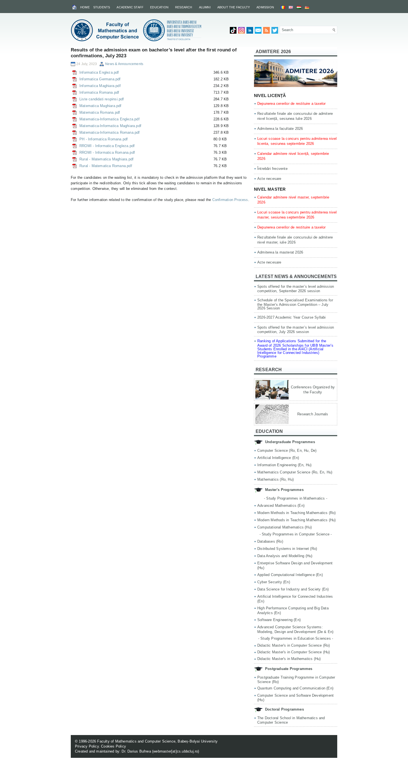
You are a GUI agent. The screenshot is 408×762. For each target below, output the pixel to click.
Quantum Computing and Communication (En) (295, 688)
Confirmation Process (230, 200)
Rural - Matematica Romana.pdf (105, 166)
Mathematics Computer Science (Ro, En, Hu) (294, 472)
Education (159, 7)
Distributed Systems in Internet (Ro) (287, 549)
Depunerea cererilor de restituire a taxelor (291, 103)
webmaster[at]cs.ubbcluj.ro (175, 751)
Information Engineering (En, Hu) (284, 465)
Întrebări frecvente (272, 169)
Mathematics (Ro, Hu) (275, 479)
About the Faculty (233, 7)
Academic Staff (130, 7)
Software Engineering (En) (279, 620)
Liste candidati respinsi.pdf (101, 99)
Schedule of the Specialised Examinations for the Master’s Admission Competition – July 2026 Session (295, 304)
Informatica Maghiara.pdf (100, 86)
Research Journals (312, 414)
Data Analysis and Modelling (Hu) (284, 556)
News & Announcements (124, 64)
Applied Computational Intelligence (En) (290, 575)
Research (183, 7)
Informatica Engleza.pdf (99, 72)
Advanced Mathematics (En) (280, 505)
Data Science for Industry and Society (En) (293, 589)
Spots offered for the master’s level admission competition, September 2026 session (295, 288)
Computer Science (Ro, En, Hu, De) (287, 450)
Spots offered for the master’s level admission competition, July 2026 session (295, 329)
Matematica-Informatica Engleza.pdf (109, 119)
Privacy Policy (87, 746)
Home (85, 7)
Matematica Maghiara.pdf (100, 106)
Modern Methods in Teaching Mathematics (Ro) (296, 513)
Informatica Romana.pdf (99, 92)
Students (101, 7)
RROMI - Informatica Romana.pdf (107, 152)
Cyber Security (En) (273, 582)
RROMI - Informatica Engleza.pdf (107, 146)
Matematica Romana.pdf (99, 112)
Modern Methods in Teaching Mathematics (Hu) (296, 520)
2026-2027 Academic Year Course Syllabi (291, 317)
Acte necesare (269, 179)
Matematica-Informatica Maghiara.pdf (110, 126)
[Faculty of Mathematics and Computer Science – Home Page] (75, 7)
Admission (265, 7)
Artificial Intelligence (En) (278, 458)
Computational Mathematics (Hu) (284, 527)
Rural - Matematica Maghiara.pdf (106, 159)
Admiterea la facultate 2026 (280, 128)
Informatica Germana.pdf (100, 79)
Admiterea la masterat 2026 (280, 252)
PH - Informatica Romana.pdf (103, 139)
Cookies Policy (113, 746)
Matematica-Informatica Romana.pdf (109, 132)
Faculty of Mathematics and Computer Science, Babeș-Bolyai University (157, 741)
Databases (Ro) (270, 541)
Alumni (205, 7)
